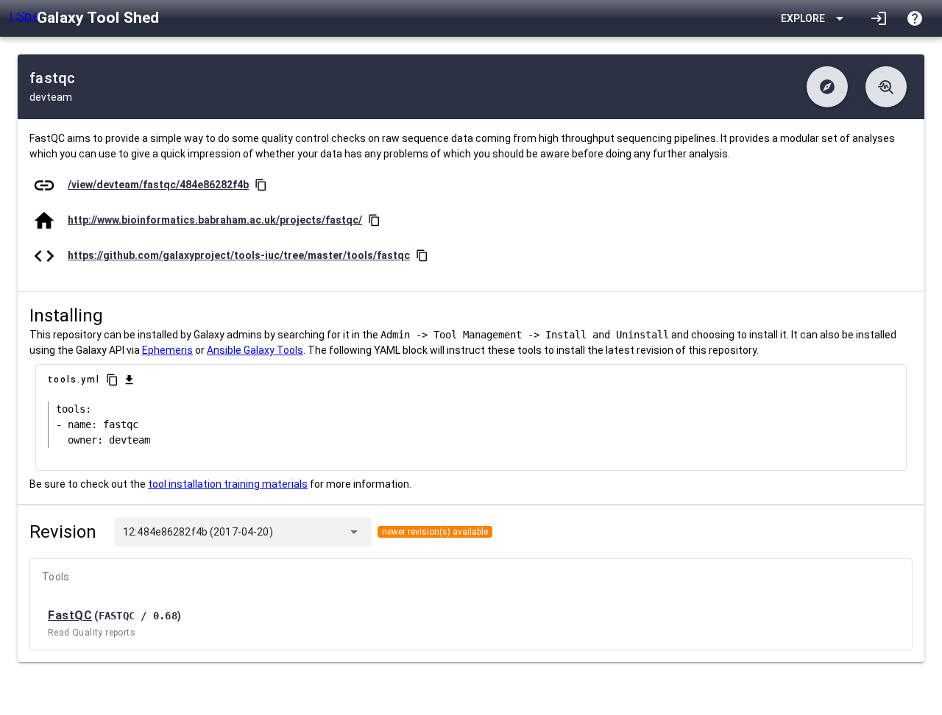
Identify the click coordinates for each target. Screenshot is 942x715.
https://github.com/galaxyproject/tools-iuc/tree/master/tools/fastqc (239, 255)
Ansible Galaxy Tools (255, 350)
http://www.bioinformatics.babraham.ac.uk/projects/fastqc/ (215, 220)
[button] (827, 86)
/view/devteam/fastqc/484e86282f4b (158, 185)
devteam (50, 97)
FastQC (70, 615)
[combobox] (307, 532)
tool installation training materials (228, 484)
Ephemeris (167, 350)
